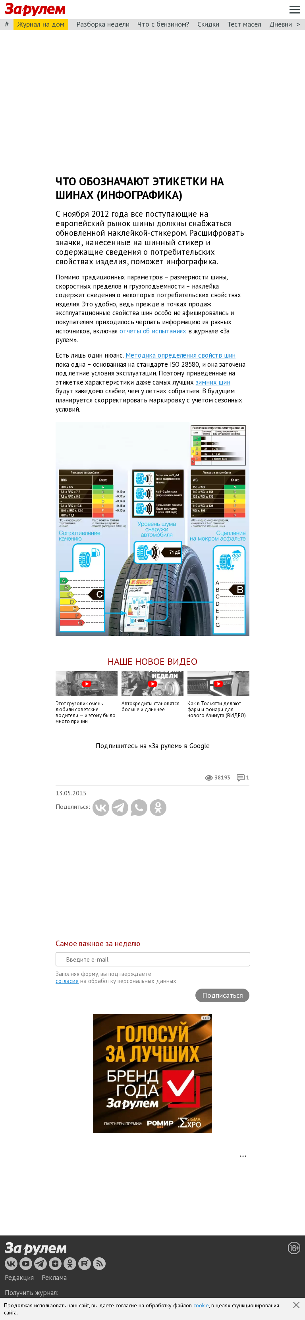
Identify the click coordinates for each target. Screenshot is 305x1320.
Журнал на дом (40, 24)
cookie (201, 1305)
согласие (67, 981)
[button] (297, 1306)
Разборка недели (102, 24)
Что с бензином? (163, 24)
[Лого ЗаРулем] (35, 9)
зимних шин (213, 381)
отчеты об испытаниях (153, 330)
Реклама (54, 1277)
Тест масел (244, 24)
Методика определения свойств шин (180, 355)
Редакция (19, 1277)
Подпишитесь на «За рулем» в (153, 746)
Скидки (208, 24)
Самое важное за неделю (98, 943)
